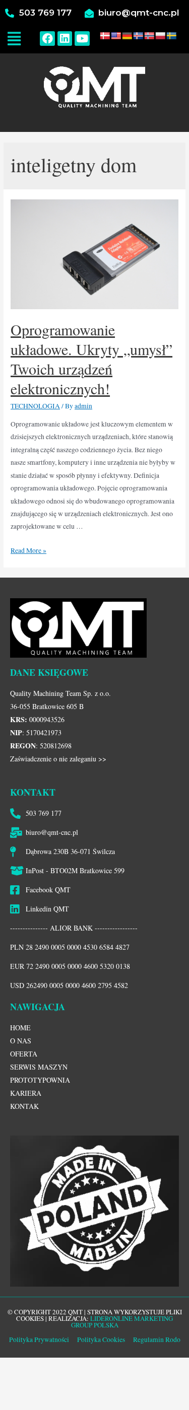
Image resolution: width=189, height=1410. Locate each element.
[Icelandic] (138, 36)
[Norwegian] (149, 36)
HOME (20, 1027)
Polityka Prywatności (39, 1339)
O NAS (20, 1040)
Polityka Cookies (100, 1339)
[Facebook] (47, 38)
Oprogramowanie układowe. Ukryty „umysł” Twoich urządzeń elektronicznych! (91, 358)
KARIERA (25, 1093)
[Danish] (105, 36)
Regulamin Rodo (156, 1339)
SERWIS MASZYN (39, 1067)
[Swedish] (171, 36)
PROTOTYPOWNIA (40, 1080)
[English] (116, 36)
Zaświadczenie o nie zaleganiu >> (58, 758)
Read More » (28, 550)
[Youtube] (82, 38)
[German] (127, 36)
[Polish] (160, 36)
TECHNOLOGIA (35, 405)
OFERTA (23, 1054)
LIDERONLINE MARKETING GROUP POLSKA (122, 1321)
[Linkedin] (64, 38)
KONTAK (24, 1106)
